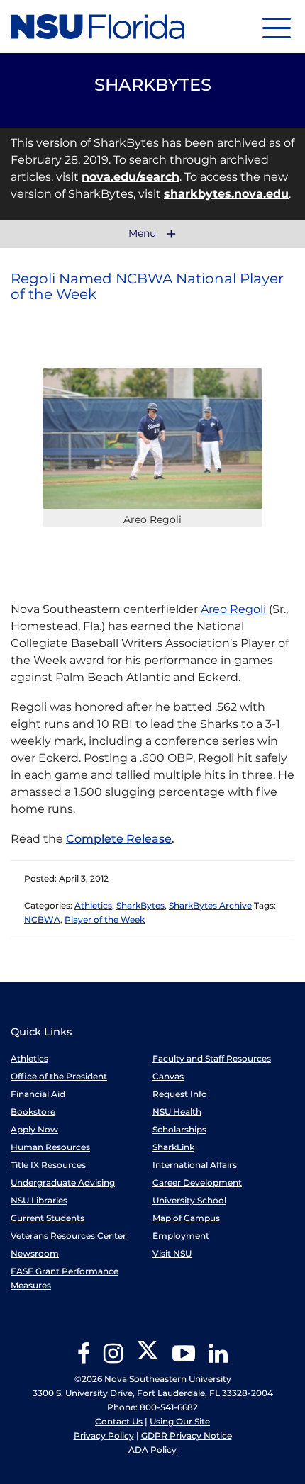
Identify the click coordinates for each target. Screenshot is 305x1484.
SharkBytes (140, 905)
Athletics (93, 905)
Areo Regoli (233, 609)
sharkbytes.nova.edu (226, 194)
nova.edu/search (130, 177)
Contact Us (119, 1421)
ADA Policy (152, 1449)
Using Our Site (180, 1421)
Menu (143, 233)
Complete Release (119, 838)
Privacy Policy (104, 1435)
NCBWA (42, 919)
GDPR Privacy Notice (186, 1435)
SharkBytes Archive (210, 905)
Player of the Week (105, 919)
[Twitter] (147, 1358)
